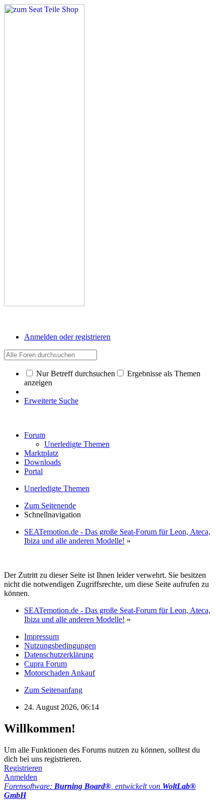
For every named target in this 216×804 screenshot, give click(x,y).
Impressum (41, 636)
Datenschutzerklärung (58, 654)
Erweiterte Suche (51, 400)
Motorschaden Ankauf (59, 672)
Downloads (42, 462)
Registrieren (23, 768)
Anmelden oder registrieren (67, 336)
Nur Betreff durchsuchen (74, 373)
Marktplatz (41, 453)
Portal (33, 471)
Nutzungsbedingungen (60, 645)
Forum (34, 435)
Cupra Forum (45, 663)
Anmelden (20, 777)
